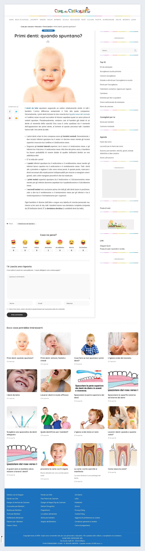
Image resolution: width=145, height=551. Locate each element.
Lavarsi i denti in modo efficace (54, 395)
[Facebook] (9, 111)
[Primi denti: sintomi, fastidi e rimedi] (56, 343)
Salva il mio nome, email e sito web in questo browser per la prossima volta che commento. (37, 309)
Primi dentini (48, 30)
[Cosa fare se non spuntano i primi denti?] (89, 343)
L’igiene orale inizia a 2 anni (86, 432)
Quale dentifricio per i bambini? (54, 432)
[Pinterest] (9, 118)
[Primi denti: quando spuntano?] (22, 343)
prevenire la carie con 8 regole (54, 469)
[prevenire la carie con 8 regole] (56, 454)
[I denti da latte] (22, 380)
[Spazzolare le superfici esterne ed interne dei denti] (123, 380)
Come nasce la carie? (117, 469)
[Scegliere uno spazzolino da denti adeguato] (22, 417)
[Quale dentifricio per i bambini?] (56, 417)
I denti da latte (31, 108)
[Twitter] (16, 111)
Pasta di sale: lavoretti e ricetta (112, 249)
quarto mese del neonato (80, 114)
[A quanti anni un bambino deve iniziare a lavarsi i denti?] (22, 454)
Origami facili (105, 246)
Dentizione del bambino (27, 224)
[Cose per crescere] (72, 10)
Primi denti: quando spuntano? (20, 358)
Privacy (1, 540)
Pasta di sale (105, 208)
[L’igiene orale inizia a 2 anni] (89, 417)
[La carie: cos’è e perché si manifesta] (89, 454)
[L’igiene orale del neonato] (123, 343)
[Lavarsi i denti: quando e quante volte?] (123, 417)
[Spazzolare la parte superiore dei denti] (89, 380)
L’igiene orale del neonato (119, 358)
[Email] (16, 118)
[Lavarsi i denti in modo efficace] (56, 380)
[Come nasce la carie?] (123, 454)
